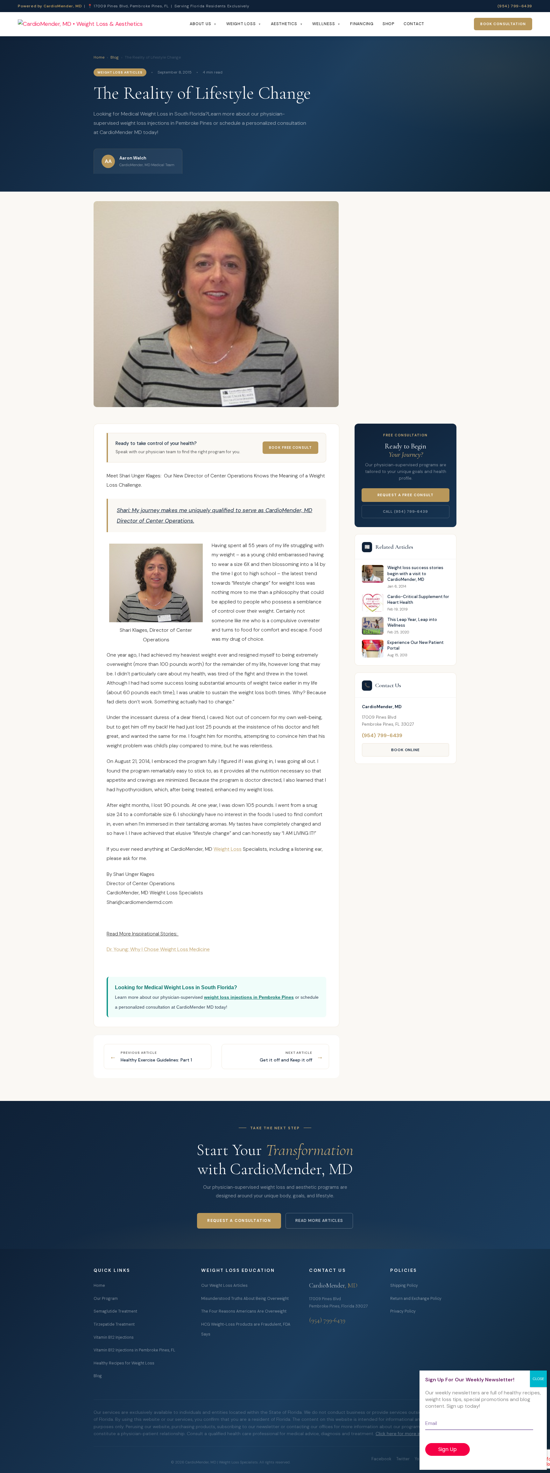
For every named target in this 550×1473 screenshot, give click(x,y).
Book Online (405, 749)
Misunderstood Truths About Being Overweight (245, 1298)
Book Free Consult (290, 447)
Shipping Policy (404, 1285)
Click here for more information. (409, 1433)
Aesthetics (284, 23)
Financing (362, 23)
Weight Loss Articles (120, 72)
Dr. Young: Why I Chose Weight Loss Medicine (158, 949)
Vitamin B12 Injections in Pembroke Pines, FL (134, 1350)
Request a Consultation (239, 1220)
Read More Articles (319, 1220)
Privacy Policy (403, 1311)
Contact (414, 23)
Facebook (381, 1459)
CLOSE (538, 1378)
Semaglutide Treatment (115, 1311)
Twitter (403, 1459)
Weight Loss (241, 23)
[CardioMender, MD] (80, 24)
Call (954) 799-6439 (405, 511)
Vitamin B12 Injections (114, 1337)
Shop (389, 23)
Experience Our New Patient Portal (415, 645)
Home (99, 57)
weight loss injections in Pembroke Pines (249, 997)
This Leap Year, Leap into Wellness (412, 622)
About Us (200, 23)
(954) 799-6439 (514, 6)
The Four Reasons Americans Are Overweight (243, 1311)
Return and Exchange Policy (415, 1298)
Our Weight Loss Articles (224, 1285)
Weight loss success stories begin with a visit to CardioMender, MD (415, 573)
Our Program (106, 1298)
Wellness (323, 23)
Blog (114, 57)
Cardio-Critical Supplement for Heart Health (418, 599)
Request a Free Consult (405, 495)
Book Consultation (503, 24)
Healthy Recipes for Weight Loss (124, 1363)
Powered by (50, 6)
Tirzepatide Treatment (114, 1324)
